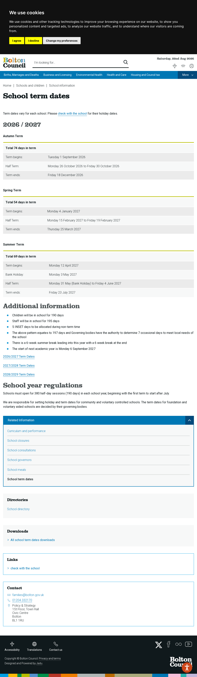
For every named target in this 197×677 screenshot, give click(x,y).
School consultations (21, 450)
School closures (18, 440)
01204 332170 (22, 600)
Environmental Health (89, 74)
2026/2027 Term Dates (19, 356)
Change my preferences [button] (62, 40)
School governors (19, 460)
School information (62, 85)
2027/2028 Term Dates (19, 365)
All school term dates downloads (33, 540)
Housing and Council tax (145, 74)
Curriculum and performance (26, 431)
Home (7, 85)
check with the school (72, 113)
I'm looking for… (44, 62)
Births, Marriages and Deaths (21, 74)
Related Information (21, 420)
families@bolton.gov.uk (28, 595)
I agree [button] (16, 40)
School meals (16, 470)
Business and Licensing (57, 74)
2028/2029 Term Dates (19, 374)
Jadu (39, 663)
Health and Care (116, 74)
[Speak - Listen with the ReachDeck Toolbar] (187, 667)
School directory (18, 509)
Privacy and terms (50, 658)
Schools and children (30, 85)
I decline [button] (33, 40)
